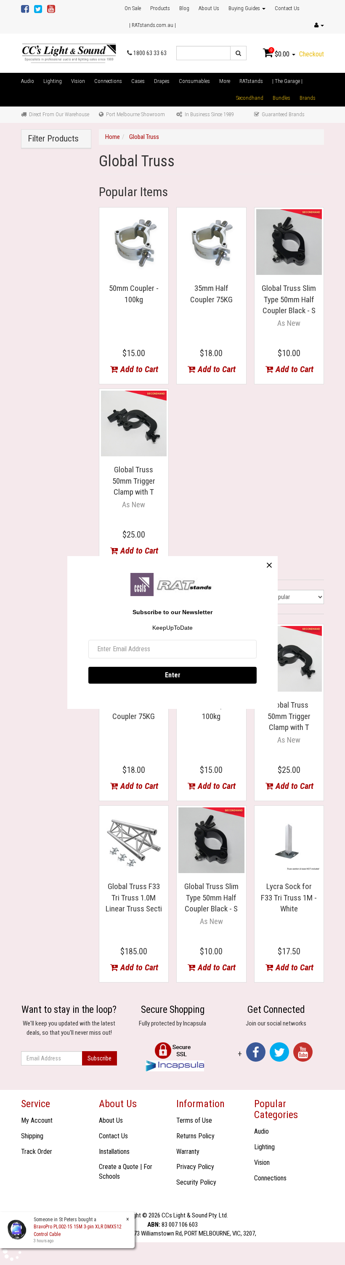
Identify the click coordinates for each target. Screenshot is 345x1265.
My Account (37, 1120)
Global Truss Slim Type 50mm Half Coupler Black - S (289, 299)
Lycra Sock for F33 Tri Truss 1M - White (289, 897)
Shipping (32, 1136)
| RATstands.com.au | (152, 25)
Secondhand (249, 98)
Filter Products (53, 139)
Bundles (281, 98)
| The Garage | (287, 81)
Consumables (194, 81)
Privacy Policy (195, 1167)
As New (288, 323)
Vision (78, 81)
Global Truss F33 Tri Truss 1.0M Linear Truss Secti (134, 897)
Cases (138, 81)
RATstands (251, 81)
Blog (184, 8)
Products (160, 8)
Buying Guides (244, 8)
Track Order (36, 1152)
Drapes (162, 81)
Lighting (52, 81)
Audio (27, 81)
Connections (108, 81)
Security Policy (196, 1182)
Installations (114, 1152)
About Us (209, 8)
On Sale (133, 8)
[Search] (238, 53)
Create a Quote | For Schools (125, 1171)
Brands (308, 98)
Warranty (187, 1152)
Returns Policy (195, 1136)
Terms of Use (194, 1120)
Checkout (311, 54)
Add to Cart (138, 369)
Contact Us (287, 8)
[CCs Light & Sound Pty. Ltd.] (69, 52)
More (224, 81)
